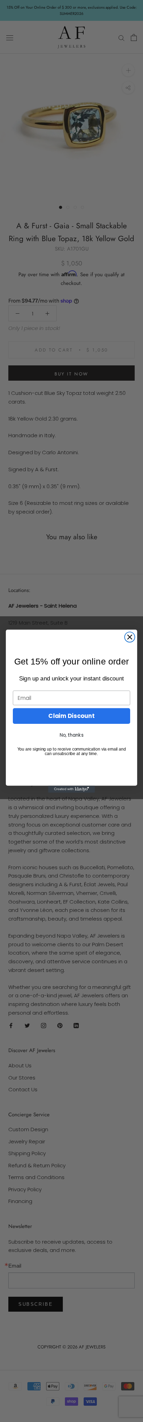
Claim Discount (71, 716)
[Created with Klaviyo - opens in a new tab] (71, 789)
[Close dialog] (130, 637)
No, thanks (72, 734)
